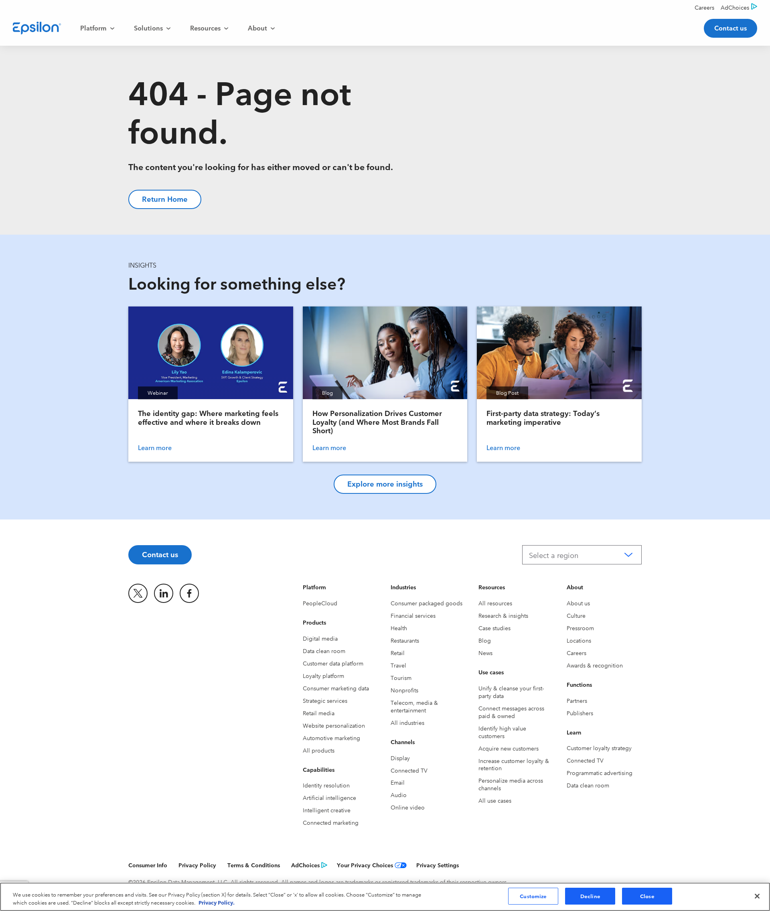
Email (398, 782)
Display (400, 758)
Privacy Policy (197, 865)
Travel (398, 665)
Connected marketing (331, 822)
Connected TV (409, 770)
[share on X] (138, 593)
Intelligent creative (327, 810)
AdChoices (305, 865)
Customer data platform (333, 663)
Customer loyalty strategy (599, 748)
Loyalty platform (323, 676)
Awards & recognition (595, 665)
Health (399, 628)
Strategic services (325, 700)
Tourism (401, 678)
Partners (577, 700)
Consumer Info (147, 865)
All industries (407, 722)
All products (318, 750)
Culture (576, 615)
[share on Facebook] (189, 593)
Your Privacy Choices (365, 865)
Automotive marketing (331, 738)
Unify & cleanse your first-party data (511, 692)
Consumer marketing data (336, 688)
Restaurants (405, 640)
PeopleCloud (320, 603)
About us (578, 603)
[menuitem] (97, 28)
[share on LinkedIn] (163, 593)
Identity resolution (326, 785)
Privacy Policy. (217, 902)
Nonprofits (404, 690)
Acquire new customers (508, 748)
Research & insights (503, 615)
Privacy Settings (437, 865)
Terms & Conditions (253, 865)
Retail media (318, 713)
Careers (576, 653)
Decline (590, 895)
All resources (495, 603)
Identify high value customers (502, 732)
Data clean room (324, 651)
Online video (408, 807)
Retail (398, 653)
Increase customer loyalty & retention (513, 764)
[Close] (757, 896)
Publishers (580, 713)
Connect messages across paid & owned (511, 712)
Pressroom (580, 628)
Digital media (320, 638)
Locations (579, 640)
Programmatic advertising (599, 773)
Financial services (413, 615)
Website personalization (334, 725)
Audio (399, 795)
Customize (533, 895)
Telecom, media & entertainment (414, 706)
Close (647, 895)
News (485, 653)
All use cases (494, 800)
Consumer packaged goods (426, 603)
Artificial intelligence (329, 797)
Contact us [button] (730, 27)
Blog (484, 640)
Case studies (494, 628)
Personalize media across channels (510, 784)
